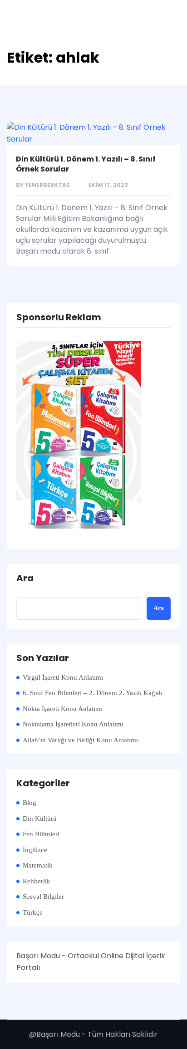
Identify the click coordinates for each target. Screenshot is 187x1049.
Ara (25, 578)
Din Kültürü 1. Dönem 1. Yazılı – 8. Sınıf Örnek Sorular (86, 164)
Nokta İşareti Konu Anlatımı (63, 708)
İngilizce (35, 849)
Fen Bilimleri (41, 834)
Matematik (38, 865)
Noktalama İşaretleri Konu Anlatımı (73, 724)
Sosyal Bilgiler (43, 896)
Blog (29, 802)
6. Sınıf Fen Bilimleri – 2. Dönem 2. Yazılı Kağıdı (92, 692)
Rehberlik (36, 881)
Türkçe (33, 912)
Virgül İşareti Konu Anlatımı (63, 677)
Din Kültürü (40, 818)
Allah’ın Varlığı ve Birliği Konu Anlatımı (80, 740)
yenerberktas (47, 185)
